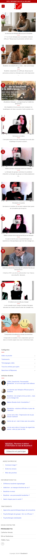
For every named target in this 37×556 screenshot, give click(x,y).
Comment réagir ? (11, 465)
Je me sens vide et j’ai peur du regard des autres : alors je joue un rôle (21, 428)
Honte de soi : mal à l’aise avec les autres (21, 421)
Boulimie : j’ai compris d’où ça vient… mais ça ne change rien (21, 397)
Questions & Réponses (9, 370)
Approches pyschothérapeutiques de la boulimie (19, 510)
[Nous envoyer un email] (2, 543)
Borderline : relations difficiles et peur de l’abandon (20, 409)
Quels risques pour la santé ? (13, 499)
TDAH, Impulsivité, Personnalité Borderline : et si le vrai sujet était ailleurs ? (21, 383)
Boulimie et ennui (9, 491)
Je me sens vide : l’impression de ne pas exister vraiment (20, 416)
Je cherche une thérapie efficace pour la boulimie (20, 390)
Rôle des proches (11, 473)
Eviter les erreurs (10, 469)
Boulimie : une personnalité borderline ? (16, 495)
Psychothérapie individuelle (12, 518)
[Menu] (3, 6)
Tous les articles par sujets (10, 367)
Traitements (5, 359)
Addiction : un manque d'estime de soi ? (16, 488)
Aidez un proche (6, 356)
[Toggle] (35, 356)
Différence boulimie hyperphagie (14, 484)
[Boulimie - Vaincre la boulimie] (18, 6)
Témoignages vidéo (8, 363)
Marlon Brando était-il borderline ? (18, 402)
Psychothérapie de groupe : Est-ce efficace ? (18, 514)
